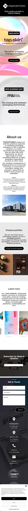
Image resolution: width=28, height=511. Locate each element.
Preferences (14, 506)
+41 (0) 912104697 (15, 452)
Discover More (14, 60)
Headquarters (14, 424)
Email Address (7, 363)
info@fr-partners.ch (14, 463)
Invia (20, 409)
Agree (14, 498)
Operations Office (14, 437)
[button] (26, 486)
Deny (14, 502)
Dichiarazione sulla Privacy (14, 509)
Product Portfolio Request (14, 248)
